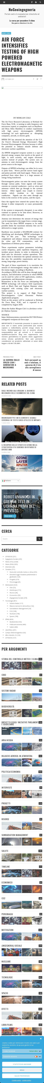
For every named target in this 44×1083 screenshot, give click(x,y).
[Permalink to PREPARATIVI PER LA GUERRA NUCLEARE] (12, 968)
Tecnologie (9, 601)
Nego (22, 1070)
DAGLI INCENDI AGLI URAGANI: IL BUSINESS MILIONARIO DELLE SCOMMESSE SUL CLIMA (18, 391)
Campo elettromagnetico (14, 633)
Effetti (7, 619)
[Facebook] (32, 2)
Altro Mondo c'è (10, 635)
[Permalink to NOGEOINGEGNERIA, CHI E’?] (12, 794)
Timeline (8, 569)
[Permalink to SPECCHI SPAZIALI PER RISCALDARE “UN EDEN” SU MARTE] (27, 984)
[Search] (4, 2)
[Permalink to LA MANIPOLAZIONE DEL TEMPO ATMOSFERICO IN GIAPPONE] (27, 666)
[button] (41, 1039)
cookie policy (26, 1080)
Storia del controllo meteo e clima (21, 572)
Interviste (8, 567)
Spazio (12, 616)
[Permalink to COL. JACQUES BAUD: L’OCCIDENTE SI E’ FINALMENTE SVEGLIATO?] (27, 794)
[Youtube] (36, 2)
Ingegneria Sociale (11, 559)
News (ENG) (6, 33)
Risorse (12, 593)
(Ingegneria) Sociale (16, 598)
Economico (13, 595)
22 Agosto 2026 (6, 396)
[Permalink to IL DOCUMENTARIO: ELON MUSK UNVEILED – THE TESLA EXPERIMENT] (37, 1031)
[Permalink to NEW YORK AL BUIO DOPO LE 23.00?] (27, 889)
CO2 (11, 611)
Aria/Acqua (13, 590)
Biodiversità (14, 622)
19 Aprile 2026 (6, 452)
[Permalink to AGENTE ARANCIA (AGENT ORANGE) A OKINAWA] (12, 857)
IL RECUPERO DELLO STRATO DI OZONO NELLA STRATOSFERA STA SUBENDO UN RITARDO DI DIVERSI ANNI (19, 447)
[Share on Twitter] (37, 79)
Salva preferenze (22, 1076)
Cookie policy (16, 1080)
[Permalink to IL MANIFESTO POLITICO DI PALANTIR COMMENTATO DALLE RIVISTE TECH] (37, 952)
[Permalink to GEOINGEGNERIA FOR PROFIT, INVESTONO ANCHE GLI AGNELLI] (37, 889)
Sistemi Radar (14, 603)
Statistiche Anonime (22, 1064)
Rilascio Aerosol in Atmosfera (20, 606)
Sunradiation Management (19, 609)
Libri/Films (8, 630)
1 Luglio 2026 (6, 423)
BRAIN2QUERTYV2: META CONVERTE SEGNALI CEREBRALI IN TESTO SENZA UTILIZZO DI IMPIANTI (21, 418)
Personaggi (13, 582)
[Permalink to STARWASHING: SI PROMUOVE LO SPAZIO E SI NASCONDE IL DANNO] (37, 1000)
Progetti (12, 579)
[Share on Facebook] (33, 79)
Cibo (11, 588)
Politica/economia (16, 624)
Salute (12, 627)
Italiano (8, 481)
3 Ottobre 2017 (9, 79)
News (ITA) (9, 562)
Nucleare (13, 614)
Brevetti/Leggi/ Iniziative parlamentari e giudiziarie (21, 723)
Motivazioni (9, 585)
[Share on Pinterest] (41, 79)
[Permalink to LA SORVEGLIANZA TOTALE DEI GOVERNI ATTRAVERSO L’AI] (27, 952)
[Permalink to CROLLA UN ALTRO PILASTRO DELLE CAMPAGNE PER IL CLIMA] (37, 905)
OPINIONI (8, 557)
